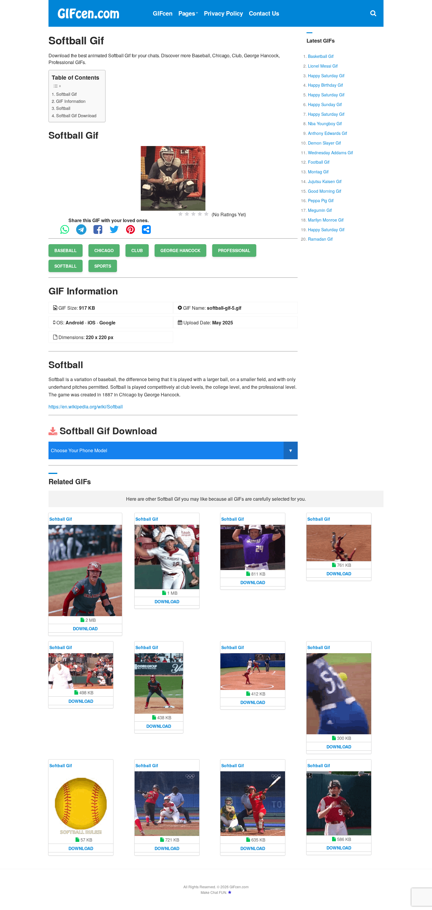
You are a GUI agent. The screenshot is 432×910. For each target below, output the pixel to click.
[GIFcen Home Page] (88, 12)
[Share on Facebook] (100, 232)
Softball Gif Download (76, 115)
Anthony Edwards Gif (327, 133)
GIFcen (163, 13)
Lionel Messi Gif (323, 66)
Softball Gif (66, 94)
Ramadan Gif (320, 239)
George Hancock (180, 250)
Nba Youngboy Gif (325, 123)
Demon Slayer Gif (324, 143)
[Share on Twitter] (117, 232)
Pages (186, 13)
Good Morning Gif (324, 191)
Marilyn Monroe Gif (326, 220)
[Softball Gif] (173, 177)
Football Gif (318, 162)
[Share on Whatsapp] (67, 232)
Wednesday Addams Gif (330, 152)
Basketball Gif (321, 56)
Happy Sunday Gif (325, 104)
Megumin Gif (320, 210)
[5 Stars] (206, 214)
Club (137, 250)
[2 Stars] (187, 214)
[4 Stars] (200, 214)
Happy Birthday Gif (325, 85)
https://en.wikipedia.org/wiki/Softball (85, 406)
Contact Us (264, 13)
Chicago (104, 250)
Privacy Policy (223, 13)
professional (234, 250)
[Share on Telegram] (84, 232)
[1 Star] (180, 214)
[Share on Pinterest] (133, 232)
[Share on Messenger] (149, 232)
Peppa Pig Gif (321, 200)
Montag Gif (318, 172)
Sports (102, 266)
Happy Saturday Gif (326, 75)
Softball (63, 108)
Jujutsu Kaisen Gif (324, 181)
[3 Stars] (193, 214)
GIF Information (71, 101)
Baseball (65, 250)
